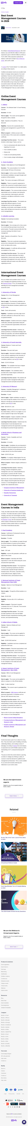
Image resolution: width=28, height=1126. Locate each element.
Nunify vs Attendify (5, 1045)
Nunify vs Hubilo (5, 1029)
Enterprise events (5, 981)
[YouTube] (19, 1107)
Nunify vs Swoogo (5, 1022)
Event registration (5, 964)
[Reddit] (14, 1107)
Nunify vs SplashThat (6, 1031)
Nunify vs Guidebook (6, 1024)
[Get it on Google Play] (18, 1100)
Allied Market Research (14, 50)
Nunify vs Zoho (4, 1036)
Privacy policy (12, 1093)
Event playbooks (5, 1005)
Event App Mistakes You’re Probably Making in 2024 (13, 887)
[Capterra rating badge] (14, 1104)
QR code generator (5, 1056)
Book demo (4, 1078)
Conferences (4, 978)
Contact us (3, 1060)
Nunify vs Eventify (5, 1043)
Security (18, 1093)
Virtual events (4, 985)
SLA (23, 1093)
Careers (3, 1070)
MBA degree (14, 692)
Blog (2, 998)
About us (3, 1068)
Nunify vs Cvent (5, 1015)
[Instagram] (12, 1107)
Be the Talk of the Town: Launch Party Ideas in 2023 (13, 838)
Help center (3, 1058)
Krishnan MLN (8, 27)
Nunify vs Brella (4, 1038)
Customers (3, 1073)
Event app (3, 969)
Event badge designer (6, 1053)
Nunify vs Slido (4, 1041)
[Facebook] (8, 1107)
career (4, 67)
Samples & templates (6, 1007)
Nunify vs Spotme (5, 1027)
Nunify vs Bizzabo (5, 1020)
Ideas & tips (3, 1000)
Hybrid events (4, 990)
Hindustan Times (6, 519)
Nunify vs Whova (5, 1017)
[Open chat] (24, 1122)
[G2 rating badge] (6, 1104)
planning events (7, 283)
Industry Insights (5, 12)
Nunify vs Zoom (5, 1034)
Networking (4, 971)
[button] (25, 2)
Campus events (4, 983)
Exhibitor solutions (5, 976)
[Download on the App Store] (9, 1100)
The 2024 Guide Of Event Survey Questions (13, 911)
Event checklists (5, 1002)
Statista (15, 746)
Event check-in (4, 967)
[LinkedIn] (17, 1107)
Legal (5, 1093)
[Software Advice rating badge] (22, 1104)
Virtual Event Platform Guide (9, 863)
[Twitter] (10, 1107)
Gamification (4, 974)
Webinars (3, 988)
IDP (3, 307)
